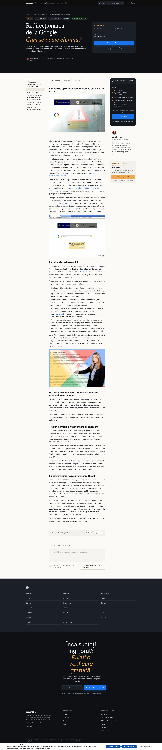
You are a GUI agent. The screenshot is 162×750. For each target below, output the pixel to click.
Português (67, 603)
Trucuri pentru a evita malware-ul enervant (34, 103)
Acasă (28, 14)
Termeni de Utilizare (107, 717)
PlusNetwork (59, 314)
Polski (28, 598)
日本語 (28, 622)
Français (104, 598)
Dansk (103, 603)
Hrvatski (104, 617)
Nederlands (105, 593)
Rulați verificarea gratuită (95, 688)
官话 (65, 617)
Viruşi (65, 714)
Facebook (29, 726)
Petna (82, 272)
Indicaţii (103, 724)
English (28, 593)
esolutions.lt (37, 723)
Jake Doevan (34, 58)
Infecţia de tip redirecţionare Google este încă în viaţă (34, 84)
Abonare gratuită (123, 177)
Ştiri (41, 3)
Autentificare (131, 3)
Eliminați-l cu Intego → (114, 43)
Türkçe (65, 608)
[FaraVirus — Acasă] (31, 3)
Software (60, 3)
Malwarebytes (62, 203)
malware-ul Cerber (95, 272)
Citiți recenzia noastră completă (123, 121)
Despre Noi (104, 714)
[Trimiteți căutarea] (99, 3)
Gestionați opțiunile (146, 746)
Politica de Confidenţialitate (109, 721)
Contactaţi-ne (105, 730)
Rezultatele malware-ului (35, 92)
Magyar (29, 617)
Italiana (28, 603)
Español (29, 608)
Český (103, 613)
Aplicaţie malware (49, 3)
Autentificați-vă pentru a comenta (91, 566)
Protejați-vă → (123, 116)
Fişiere (67, 3)
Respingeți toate (129, 746)
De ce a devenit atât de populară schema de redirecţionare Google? (34, 97)
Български (67, 622)
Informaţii (103, 727)
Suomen (29, 613)
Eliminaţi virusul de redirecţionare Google (34, 108)
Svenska (104, 608)
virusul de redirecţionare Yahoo (77, 188)
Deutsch (66, 598)
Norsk (65, 613)
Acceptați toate (113, 746)
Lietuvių (66, 593)
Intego (51, 203)
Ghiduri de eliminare (39, 14)
